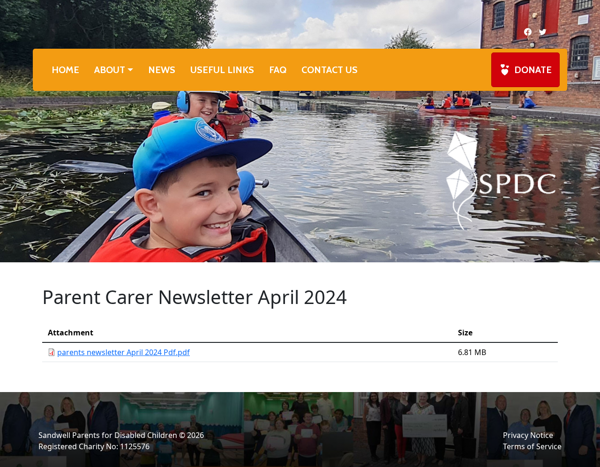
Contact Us (329, 69)
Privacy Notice (528, 435)
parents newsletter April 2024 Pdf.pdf (123, 352)
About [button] (109, 69)
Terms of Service (532, 446)
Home (65, 69)
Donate (533, 69)
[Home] (501, 180)
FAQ (277, 69)
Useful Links (222, 69)
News (161, 69)
